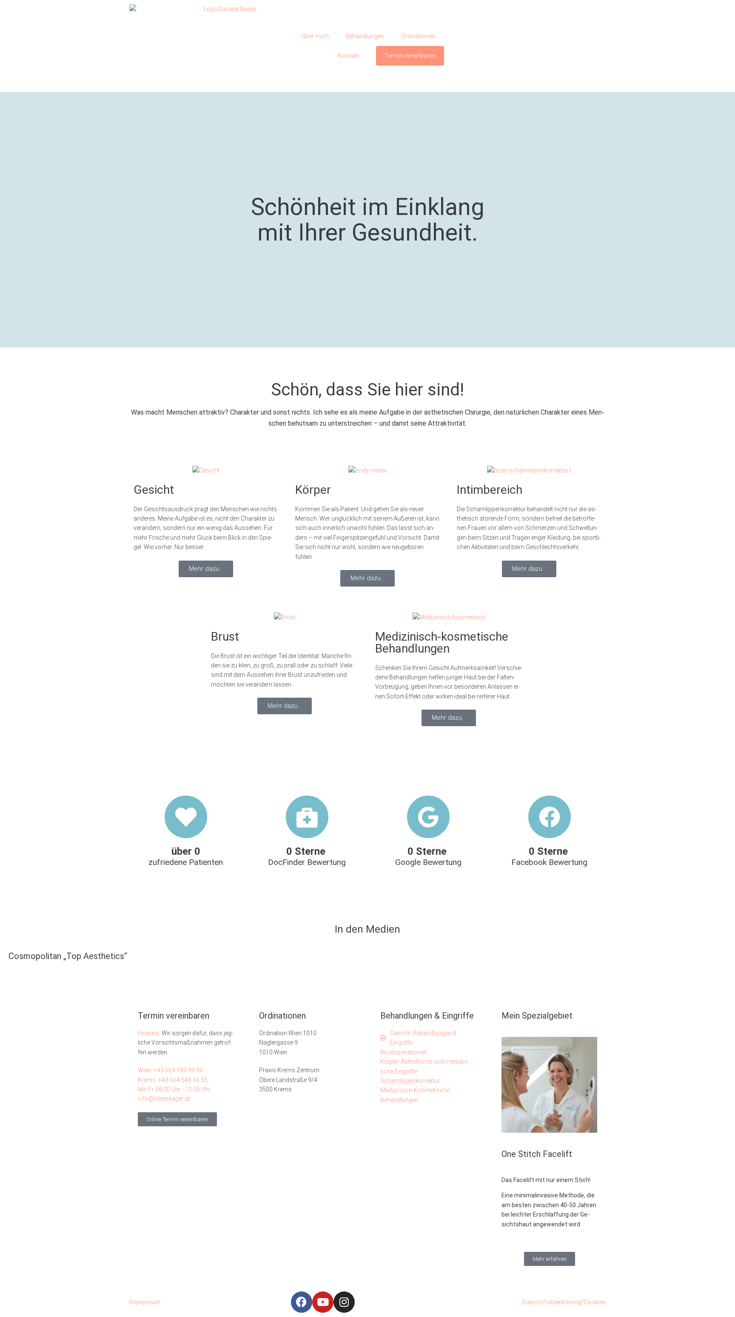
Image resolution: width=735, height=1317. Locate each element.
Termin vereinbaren (410, 55)
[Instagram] (344, 1302)
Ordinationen (418, 36)
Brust (225, 637)
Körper (313, 490)
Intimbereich (489, 490)
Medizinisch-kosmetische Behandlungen (441, 643)
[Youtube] (322, 1302)
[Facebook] (301, 1302)
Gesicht (154, 490)
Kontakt (348, 55)
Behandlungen (365, 36)
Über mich (315, 36)
